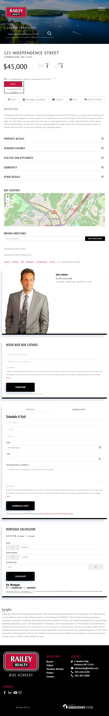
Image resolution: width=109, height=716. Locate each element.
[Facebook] (4, 693)
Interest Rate (11, 562)
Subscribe (20, 387)
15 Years (30, 536)
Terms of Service (63, 514)
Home (6, 261)
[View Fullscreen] (8, 206)
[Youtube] (14, 693)
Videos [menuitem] (49, 672)
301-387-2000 (81, 675)
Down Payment (12, 553)
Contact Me (81, 282)
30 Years (20, 536)
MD (22, 261)
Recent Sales (70, 282)
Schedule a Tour (78, 409)
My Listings (60, 282)
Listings (15, 261)
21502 (52, 261)
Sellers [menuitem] (49, 665)
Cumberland (41, 261)
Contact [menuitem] (50, 676)
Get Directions (95, 238)
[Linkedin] (9, 693)
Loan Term (10, 536)
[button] (49, 33)
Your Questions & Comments (17, 465)
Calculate (20, 576)
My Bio (89, 282)
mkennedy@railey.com (86, 668)
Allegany (30, 261)
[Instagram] (19, 693)
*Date (8, 443)
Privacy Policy (48, 514)
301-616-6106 (65, 278)
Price (8, 543)
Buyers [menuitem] (49, 661)
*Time (8, 454)
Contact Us (30, 409)
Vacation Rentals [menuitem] (55, 669)
